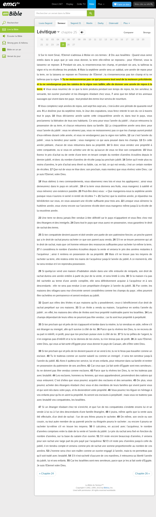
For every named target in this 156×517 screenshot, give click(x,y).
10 (90, 39)
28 (106, 254)
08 (79, 39)
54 (69, 455)
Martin (89, 23)
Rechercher (12, 22)
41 (57, 361)
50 (90, 426)
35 (39, 324)
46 (109, 390)
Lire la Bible (12, 29)
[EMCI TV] (11, 4)
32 (39, 302)
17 (127, 39)
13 (106, 39)
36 (98, 329)
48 (107, 412)
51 (98, 436)
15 (116, 39)
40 (48, 356)
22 (47, 44)
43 (91, 370)
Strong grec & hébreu (17, 43)
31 (134, 285)
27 (74, 44)
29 (39, 271)
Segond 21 (76, 23)
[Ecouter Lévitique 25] (82, 32)
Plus (100, 4)
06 (68, 39)
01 (42, 39)
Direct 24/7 (57, 4)
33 (77, 307)
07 (74, 39)
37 (119, 334)
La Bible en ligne (12, 13)
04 (58, 39)
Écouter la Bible (14, 36)
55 (68, 460)
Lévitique (46, 31)
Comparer (128, 32)
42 (88, 365)
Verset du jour (14, 56)
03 (52, 39)
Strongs (146, 32)
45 (134, 380)
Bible (91, 4)
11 (95, 39)
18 (132, 39)
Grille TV (81, 4)
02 (47, 39)
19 (137, 39)
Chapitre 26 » (142, 473)
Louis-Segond (45, 23)
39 (39, 351)
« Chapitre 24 (46, 473)
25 (63, 44)
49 (118, 416)
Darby (101, 23)
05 (63, 39)
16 (122, 39)
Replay (69, 4)
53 (47, 451)
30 (127, 276)
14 (111, 39)
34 (146, 312)
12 (100, 39)
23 (52, 44)
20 (143, 39)
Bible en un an (14, 49)
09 (84, 39)
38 (132, 339)
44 (54, 375)
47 (39, 407)
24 (58, 44)
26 (68, 44)
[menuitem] (17, 22)
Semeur (61, 23)
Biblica (106, 488)
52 (104, 441)
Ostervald (113, 23)
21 (42, 44)
